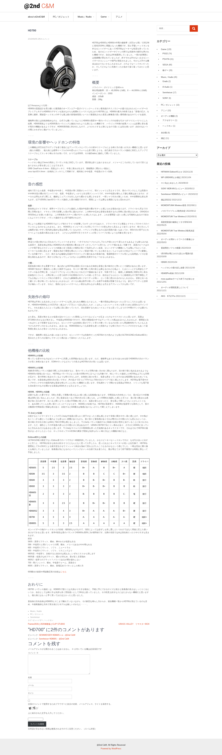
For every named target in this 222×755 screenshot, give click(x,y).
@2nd (39, 6)
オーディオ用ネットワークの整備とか (177, 239)
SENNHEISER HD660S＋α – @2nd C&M (57, 635)
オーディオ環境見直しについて (174, 287)
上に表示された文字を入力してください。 (46, 713)
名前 (30, 677)
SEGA (165, 65)
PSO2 (165, 53)
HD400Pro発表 (167, 273)
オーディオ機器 (168, 116)
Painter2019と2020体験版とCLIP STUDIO (46, 624)
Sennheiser (35, 617)
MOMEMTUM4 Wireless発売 (173, 205)
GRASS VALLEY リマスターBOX (134, 624)
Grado (165, 81)
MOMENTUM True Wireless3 (174, 216)
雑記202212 (166, 200)
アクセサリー (168, 120)
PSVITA (166, 59)
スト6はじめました (169, 183)
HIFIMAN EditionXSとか (171, 172)
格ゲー (165, 70)
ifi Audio (165, 87)
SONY (165, 98)
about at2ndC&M (36, 16)
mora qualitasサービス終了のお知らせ (177, 279)
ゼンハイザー (37, 620)
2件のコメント (44, 39)
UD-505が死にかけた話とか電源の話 (177, 253)
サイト (31, 693)
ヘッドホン (48, 620)
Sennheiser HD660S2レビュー (174, 194)
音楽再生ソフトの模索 (171, 248)
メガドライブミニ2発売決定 (173, 211)
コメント (33, 653)
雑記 (163, 138)
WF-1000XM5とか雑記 (171, 177)
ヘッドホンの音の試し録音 (173, 268)
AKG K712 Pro (168, 296)
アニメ (119, 16)
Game (104, 16)
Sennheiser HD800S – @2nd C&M (54, 639)
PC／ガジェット (61, 16)
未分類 (164, 133)
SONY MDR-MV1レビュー (172, 188)
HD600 (164, 262)
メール (31, 685)
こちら (63, 572)
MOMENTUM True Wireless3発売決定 (177, 231)
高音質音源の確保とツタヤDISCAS (176, 222)
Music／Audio (85, 16)
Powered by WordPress (111, 748)
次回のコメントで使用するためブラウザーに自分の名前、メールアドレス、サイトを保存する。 (70, 704)
